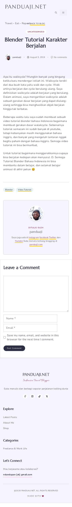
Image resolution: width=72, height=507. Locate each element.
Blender (9, 189)
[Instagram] (32, 396)
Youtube (19, 241)
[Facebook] (25, 396)
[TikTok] (39, 396)
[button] (56, 13)
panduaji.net (26, 6)
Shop (6, 428)
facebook (44, 237)
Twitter (52, 237)
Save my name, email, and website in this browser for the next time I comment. (33, 337)
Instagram (34, 237)
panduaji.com (36, 244)
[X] (47, 396)
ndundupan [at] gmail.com (17, 474)
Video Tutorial (24, 189)
